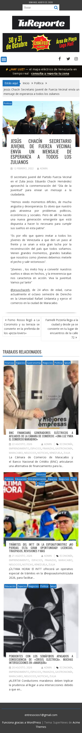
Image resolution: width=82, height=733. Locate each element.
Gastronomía (34, 362)
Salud (67, 362)
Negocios (48, 362)
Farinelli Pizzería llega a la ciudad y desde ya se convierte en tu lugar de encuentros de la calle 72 (61, 328)
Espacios (20, 362)
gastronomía (63, 448)
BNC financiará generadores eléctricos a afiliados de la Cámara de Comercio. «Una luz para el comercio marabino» (41, 435)
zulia (66, 453)
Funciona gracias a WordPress (21, 722)
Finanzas (9, 362)
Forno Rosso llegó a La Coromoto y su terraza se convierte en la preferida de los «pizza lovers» (22, 326)
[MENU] (4, 59)
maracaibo (16, 453)
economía (66, 444)
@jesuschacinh (20, 290)
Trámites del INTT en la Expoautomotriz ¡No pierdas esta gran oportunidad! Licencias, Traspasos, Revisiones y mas (41, 547)
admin (44, 168)
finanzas (48, 448)
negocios (30, 453)
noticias (42, 453)
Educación (20, 479)
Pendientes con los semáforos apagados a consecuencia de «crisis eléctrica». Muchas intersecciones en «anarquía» (41, 659)
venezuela (55, 453)
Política (8, 103)
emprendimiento (19, 448)
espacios (35, 448)
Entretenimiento (37, 479)
